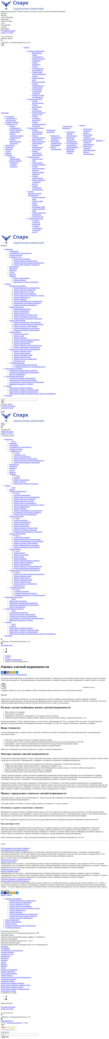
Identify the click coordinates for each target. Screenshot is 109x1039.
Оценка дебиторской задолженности (37, 188)
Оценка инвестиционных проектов (38, 168)
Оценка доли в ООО (21, 334)
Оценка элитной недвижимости (38, 96)
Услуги (3, 968)
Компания (5, 113)
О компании (9, 116)
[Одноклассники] (14, 672)
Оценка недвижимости (15, 127)
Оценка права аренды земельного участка (39, 74)
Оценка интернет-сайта (22, 357)
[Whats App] (6, 652)
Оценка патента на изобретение (39, 214)
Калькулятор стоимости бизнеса (87, 131)
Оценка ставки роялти (22, 353)
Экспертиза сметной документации (71, 134)
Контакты (99, 140)
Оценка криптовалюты (37, 177)
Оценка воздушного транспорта (36, 118)
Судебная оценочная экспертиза (36, 222)
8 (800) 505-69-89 (9, 31)
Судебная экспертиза (35, 218)
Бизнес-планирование (15, 158)
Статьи (8, 151)
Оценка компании (38, 165)
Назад (14, 441)
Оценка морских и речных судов (39, 113)
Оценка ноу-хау (38, 216)
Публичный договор (8, 991)
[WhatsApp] (11, 672)
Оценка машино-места (22, 297)
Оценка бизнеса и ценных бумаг (16, 131)
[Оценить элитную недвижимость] (14, 674)
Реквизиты (9, 147)
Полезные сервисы (8, 981)
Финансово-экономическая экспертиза (56, 137)
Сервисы (82, 125)
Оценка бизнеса (33, 157)
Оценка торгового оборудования (38, 142)
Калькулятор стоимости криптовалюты (88, 142)
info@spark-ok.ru (7, 645)
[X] (5, 672)
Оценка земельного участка (36, 64)
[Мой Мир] (17, 672)
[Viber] (8, 672)
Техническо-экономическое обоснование (56, 143)
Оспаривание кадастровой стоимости (37, 91)
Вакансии (9, 149)
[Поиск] (2, 45)
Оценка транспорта (35, 99)
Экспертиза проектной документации (71, 139)
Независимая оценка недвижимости (27, 288)
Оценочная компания (14, 1023)
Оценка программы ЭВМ (38, 206)
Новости (8, 153)
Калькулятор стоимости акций (12, 987)
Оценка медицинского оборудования (37, 132)
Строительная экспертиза (67, 127)
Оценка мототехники (37, 106)
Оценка (26, 47)
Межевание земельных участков (70, 151)
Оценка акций (37, 163)
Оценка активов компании (38, 173)
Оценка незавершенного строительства (38, 86)
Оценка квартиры (38, 82)
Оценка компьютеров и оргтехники (37, 147)
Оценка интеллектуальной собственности (16, 136)
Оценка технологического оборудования (38, 137)
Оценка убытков (16, 161)
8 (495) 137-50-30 (7, 33)
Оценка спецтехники (37, 110)
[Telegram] (6, 649)
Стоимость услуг (11, 124)
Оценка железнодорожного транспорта (39, 124)
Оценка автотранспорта (38, 102)
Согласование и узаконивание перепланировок (72, 145)
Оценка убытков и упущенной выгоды (39, 182)
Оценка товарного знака (22, 351)
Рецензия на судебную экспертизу (14, 164)
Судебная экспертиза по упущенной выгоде (37, 229)
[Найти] (2, 402)
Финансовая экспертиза (51, 131)
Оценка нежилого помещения (38, 60)
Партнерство (10, 145)
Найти (4, 1037)
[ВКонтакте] (2, 672)
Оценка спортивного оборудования (37, 153)
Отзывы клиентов (12, 122)
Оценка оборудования (36, 128)
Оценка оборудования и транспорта (15, 141)
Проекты (8, 155)
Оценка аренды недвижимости (37, 69)
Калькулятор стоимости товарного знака (89, 137)
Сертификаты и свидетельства (11, 119)
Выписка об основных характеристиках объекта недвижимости (89, 150)
